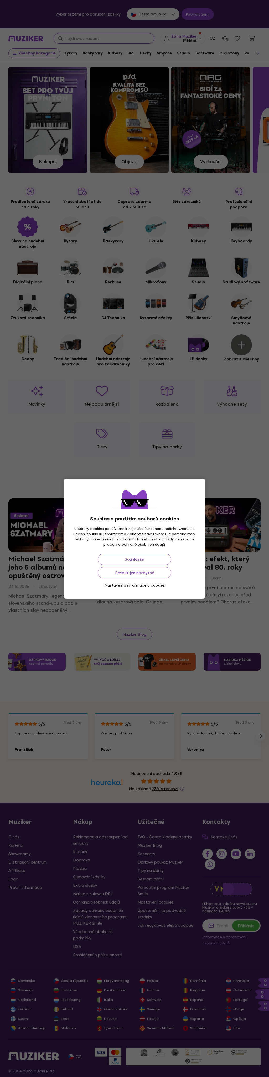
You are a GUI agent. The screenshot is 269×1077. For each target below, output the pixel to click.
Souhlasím (134, 559)
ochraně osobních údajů (143, 545)
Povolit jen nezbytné (134, 572)
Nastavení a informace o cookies (134, 585)
